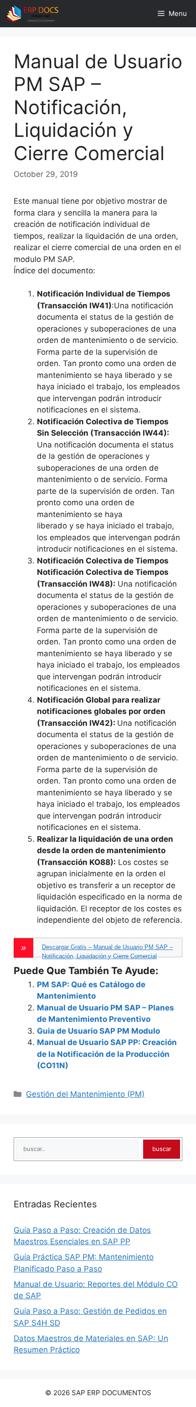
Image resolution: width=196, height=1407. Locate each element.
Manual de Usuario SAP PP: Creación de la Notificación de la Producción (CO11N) (107, 1054)
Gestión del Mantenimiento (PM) (85, 1094)
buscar (161, 1148)
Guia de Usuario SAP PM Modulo (98, 1030)
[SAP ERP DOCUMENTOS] (32, 13)
